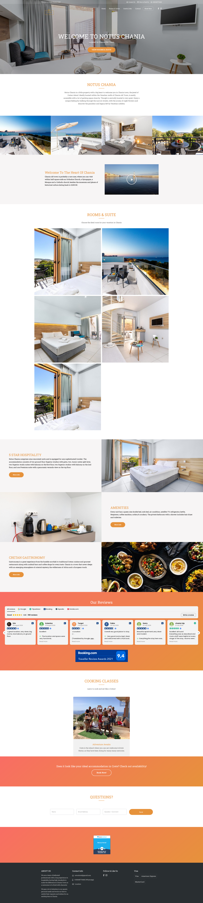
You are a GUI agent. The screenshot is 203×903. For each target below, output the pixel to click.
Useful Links (127, 9)
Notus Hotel (101, 843)
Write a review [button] (188, 615)
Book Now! (101, 772)
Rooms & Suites (114, 9)
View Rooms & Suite (101, 49)
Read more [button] (11, 642)
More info (16, 475)
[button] (2, 135)
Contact (138, 9)
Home (104, 9)
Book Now (148, 9)
